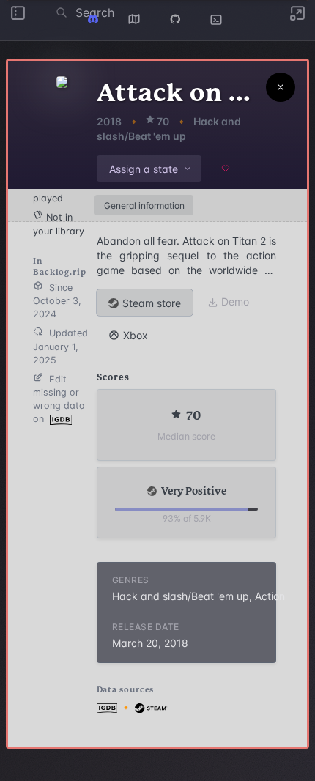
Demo (235, 301)
